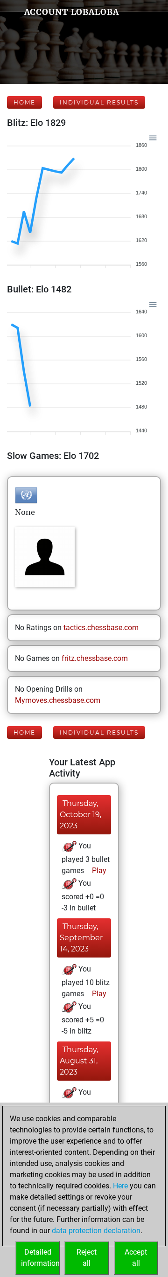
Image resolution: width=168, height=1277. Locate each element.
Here (120, 1185)
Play (98, 870)
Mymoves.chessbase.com (57, 700)
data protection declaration (96, 1230)
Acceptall (136, 1258)
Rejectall (87, 1258)
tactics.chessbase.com (101, 627)
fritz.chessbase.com (95, 658)
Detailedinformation (40, 1258)
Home (24, 102)
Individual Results (99, 102)
